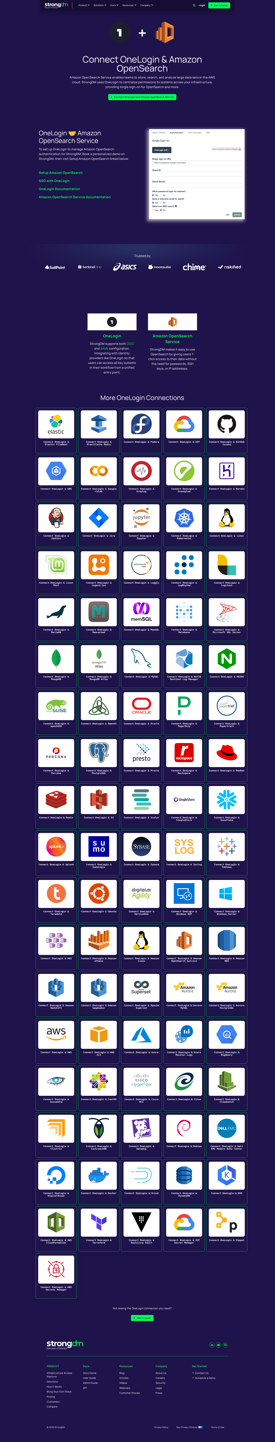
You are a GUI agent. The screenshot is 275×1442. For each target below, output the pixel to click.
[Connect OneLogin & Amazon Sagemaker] (98, 994)
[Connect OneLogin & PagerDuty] (184, 712)
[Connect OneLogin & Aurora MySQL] (184, 994)
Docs (113, 5)
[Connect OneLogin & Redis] (56, 806)
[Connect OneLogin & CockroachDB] (98, 1134)
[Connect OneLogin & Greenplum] (184, 477)
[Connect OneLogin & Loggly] (141, 571)
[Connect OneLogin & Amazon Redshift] (56, 994)
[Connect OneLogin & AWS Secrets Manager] (56, 1275)
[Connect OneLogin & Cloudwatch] (226, 1087)
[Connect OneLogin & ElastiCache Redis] (98, 430)
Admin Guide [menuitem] (90, 1383)
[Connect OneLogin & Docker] (98, 1181)
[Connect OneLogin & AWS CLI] (98, 1040)
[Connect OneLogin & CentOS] (98, 1087)
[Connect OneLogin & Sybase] (141, 853)
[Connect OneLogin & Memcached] (98, 618)
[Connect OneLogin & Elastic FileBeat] (56, 430)
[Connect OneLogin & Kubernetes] (184, 524)
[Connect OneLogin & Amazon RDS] (226, 947)
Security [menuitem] (161, 1383)
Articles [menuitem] (123, 1378)
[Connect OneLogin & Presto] (141, 759)
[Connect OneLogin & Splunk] (56, 853)
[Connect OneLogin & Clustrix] (56, 1134)
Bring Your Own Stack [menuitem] (59, 1391)
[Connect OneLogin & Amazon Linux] (141, 947)
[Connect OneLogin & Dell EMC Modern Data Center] (226, 1134)
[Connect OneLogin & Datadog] (141, 1134)
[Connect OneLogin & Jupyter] (141, 524)
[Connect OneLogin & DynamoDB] (184, 1181)
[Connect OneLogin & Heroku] (226, 477)
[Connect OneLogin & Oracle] (141, 712)
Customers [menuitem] (53, 1401)
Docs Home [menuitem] (89, 1373)
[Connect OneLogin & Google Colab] (98, 477)
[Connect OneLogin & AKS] (56, 947)
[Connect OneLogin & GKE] (56, 477)
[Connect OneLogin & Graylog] (141, 477)
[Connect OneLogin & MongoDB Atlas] (98, 665)
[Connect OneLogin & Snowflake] (226, 806)
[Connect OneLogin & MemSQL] (141, 618)
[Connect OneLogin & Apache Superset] (141, 994)
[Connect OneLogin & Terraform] (98, 1228)
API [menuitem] (85, 1388)
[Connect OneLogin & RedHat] (226, 759)
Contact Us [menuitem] (201, 1373)
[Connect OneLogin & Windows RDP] (184, 900)
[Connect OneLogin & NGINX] (226, 665)
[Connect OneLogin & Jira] (98, 524)
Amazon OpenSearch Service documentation (75, 197)
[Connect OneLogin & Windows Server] (226, 900)
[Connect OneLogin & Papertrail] (226, 712)
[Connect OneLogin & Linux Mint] (56, 571)
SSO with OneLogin (54, 181)
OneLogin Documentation (59, 189)
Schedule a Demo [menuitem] (205, 1378)
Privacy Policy (161, 1427)
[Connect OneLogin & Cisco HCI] (141, 1087)
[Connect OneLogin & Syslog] (184, 853)
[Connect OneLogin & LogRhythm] (184, 571)
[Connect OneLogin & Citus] (184, 1087)
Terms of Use (217, 1427)
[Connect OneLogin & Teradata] (56, 900)
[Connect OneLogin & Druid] (141, 1181)
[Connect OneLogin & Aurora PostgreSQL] (226, 994)
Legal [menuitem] (159, 1388)
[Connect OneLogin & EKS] (226, 1181)
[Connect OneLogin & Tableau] (226, 853)
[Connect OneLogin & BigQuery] (226, 1040)
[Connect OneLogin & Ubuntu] (98, 900)
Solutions (99, 5)
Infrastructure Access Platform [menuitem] (59, 1374)
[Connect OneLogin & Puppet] (226, 1228)
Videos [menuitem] (123, 1383)
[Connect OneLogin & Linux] (226, 524)
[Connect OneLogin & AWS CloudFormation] (56, 1228)
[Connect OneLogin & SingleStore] (184, 806)
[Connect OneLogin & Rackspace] (184, 759)
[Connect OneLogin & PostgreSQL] (98, 759)
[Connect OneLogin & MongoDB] (56, 665)
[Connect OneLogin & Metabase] (184, 618)
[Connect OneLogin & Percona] (56, 759)
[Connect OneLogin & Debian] (184, 1134)
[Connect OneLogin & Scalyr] (141, 806)
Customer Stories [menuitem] (129, 1393)
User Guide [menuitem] (89, 1378)
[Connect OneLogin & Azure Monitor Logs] (184, 1040)
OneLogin (112, 336)
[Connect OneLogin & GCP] (184, 430)
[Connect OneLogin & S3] (98, 806)
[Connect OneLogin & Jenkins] (56, 524)
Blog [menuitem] (121, 1373)
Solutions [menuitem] (52, 1381)
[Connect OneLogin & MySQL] (141, 665)
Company (145, 5)
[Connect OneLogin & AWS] (56, 1040)
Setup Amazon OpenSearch (61, 172)
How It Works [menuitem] (54, 1386)
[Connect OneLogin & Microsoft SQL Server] (226, 618)
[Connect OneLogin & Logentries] (98, 571)
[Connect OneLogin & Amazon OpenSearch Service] (184, 947)
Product (83, 5)
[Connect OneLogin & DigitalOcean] (56, 1181)
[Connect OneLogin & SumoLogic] (98, 853)
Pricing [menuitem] (51, 1396)
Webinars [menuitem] (124, 1388)
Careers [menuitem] (160, 1378)
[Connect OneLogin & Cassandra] (56, 1087)
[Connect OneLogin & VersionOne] (141, 900)
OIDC (130, 344)
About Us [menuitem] (161, 1373)
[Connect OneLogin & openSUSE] (56, 712)
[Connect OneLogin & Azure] (141, 1040)
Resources (128, 5)
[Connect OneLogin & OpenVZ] (98, 712)
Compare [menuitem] (52, 1406)
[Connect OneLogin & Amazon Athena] (98, 947)
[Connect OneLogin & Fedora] (141, 430)
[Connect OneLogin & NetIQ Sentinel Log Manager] (184, 665)
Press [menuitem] (159, 1393)
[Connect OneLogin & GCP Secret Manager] (184, 1228)
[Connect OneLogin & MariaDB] (56, 618)
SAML (104, 348)
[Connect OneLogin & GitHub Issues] (226, 430)
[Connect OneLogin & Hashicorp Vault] (141, 1228)
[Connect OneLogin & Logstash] (226, 571)
